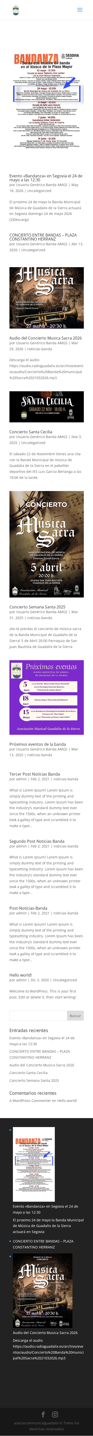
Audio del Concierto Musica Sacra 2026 (45, 338)
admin (21, 779)
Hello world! (20, 975)
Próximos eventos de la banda (37, 744)
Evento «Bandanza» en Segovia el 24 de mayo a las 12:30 (45, 178)
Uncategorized (39, 190)
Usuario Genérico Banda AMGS (41, 184)
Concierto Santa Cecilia (30, 432)
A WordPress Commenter (30, 1100)
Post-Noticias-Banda (28, 908)
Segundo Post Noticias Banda (36, 841)
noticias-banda (39, 349)
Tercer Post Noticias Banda (34, 774)
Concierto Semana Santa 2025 (37, 607)
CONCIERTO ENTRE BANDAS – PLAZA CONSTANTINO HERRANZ (43, 237)
